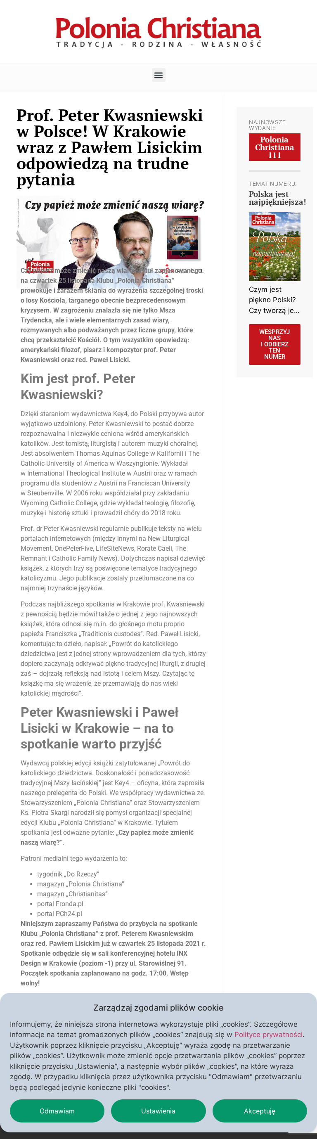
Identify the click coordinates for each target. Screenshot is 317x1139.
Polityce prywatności (268, 1034)
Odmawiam (57, 1111)
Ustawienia (158, 1111)
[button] (159, 75)
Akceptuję (259, 1111)
